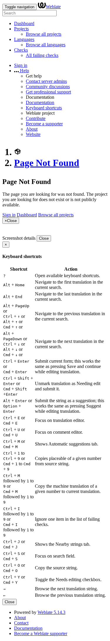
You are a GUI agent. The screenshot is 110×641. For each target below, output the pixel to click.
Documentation (40, 102)
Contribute (35, 118)
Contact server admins (46, 81)
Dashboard (24, 23)
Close (44, 238)
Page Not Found (46, 162)
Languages (24, 39)
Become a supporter (44, 123)
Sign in (20, 65)
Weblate (53, 6)
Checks (21, 49)
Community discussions (48, 86)
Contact (21, 622)
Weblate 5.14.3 (51, 612)
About (32, 129)
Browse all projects (43, 34)
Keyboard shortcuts (44, 107)
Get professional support (48, 91)
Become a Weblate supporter (40, 633)
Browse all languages (45, 44)
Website (33, 134)
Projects (21, 28)
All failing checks (42, 55)
